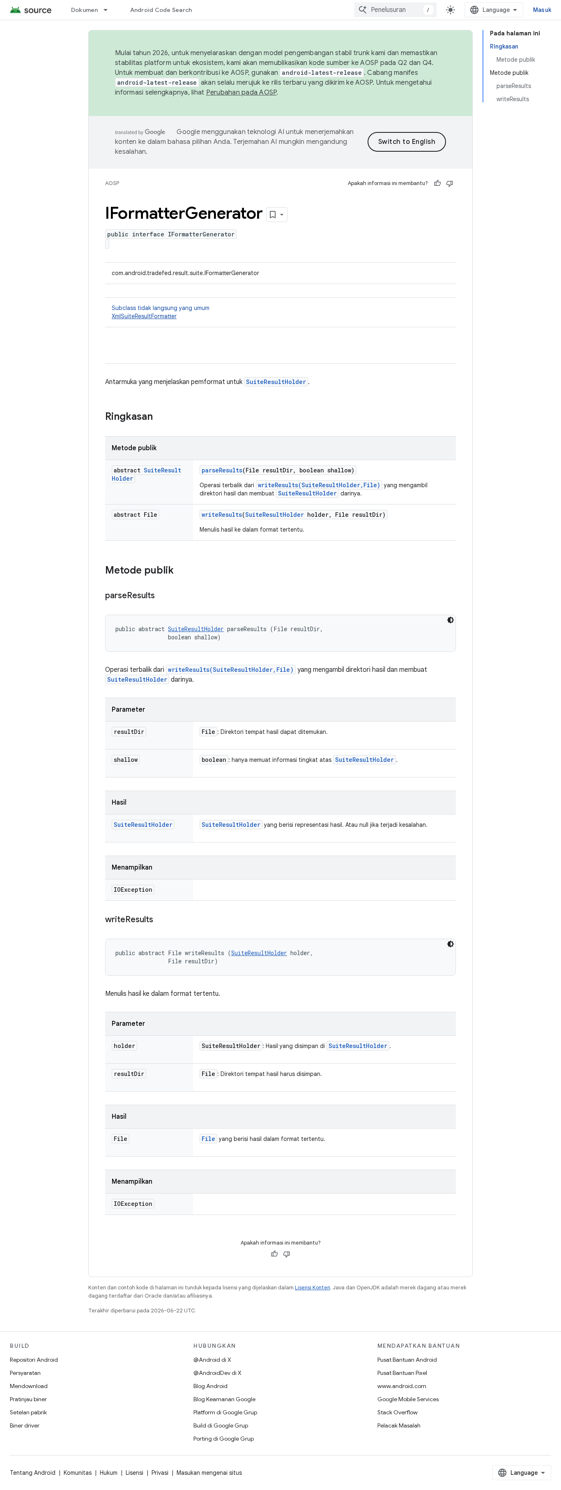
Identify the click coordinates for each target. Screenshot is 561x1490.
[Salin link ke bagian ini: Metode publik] (182, 571)
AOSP (112, 183)
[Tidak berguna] (450, 183)
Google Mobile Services (408, 1399)
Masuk (542, 10)
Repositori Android (34, 1359)
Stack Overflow (397, 1412)
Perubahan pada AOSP (241, 92)
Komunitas (78, 1472)
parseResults (222, 470)
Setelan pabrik (28, 1412)
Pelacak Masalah (399, 1425)
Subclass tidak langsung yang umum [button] (160, 312)
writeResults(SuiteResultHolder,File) (319, 485)
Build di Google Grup (220, 1425)
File (208, 1139)
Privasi (160, 1472)
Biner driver (24, 1425)
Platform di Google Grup (225, 1412)
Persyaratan (25, 1373)
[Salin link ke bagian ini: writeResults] (161, 920)
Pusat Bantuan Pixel (402, 1373)
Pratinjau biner (28, 1399)
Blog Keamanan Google (224, 1399)
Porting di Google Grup (223, 1438)
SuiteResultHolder (276, 382)
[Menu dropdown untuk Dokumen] (109, 10)
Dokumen (84, 10)
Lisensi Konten (312, 1287)
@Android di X (212, 1359)
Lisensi (134, 1472)
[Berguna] (437, 183)
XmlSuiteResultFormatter (144, 316)
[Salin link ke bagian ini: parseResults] (163, 596)
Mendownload (29, 1386)
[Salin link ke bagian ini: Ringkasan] (161, 417)
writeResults (222, 514)
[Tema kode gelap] (450, 620)
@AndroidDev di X (217, 1373)
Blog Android (210, 1386)
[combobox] (395, 9)
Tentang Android (32, 1472)
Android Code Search (161, 10)
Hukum (108, 1472)
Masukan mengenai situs (209, 1472)
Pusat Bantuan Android (407, 1359)
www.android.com (401, 1386)
